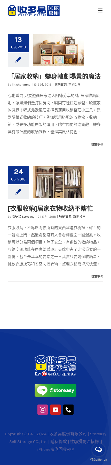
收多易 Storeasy (23, 216)
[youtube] (55, 410)
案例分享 (74, 84)
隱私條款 (58, 441)
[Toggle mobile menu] (100, 10)
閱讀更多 (97, 145)
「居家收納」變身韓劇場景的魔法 (54, 76)
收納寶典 (60, 84)
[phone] (68, 410)
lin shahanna (21, 84)
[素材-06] (56, 357)
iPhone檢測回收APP (55, 449)
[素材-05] (56, 386)
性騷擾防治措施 (85, 441)
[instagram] (42, 410)
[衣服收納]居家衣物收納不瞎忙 (50, 208)
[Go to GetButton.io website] (98, 459)
